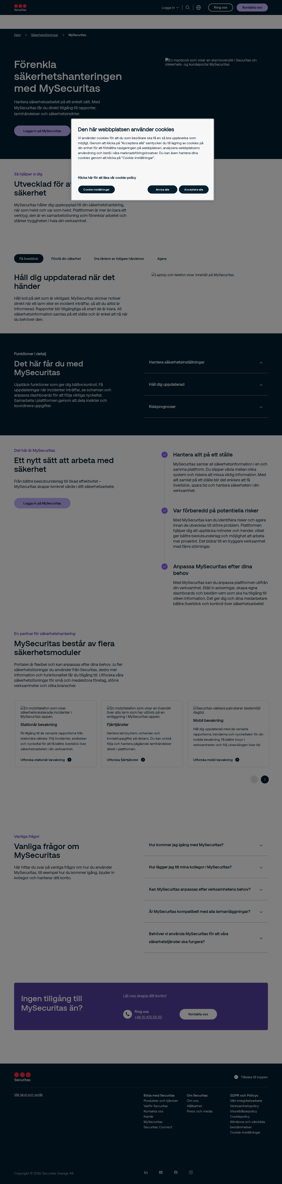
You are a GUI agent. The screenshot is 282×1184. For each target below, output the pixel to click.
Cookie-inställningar (96, 189)
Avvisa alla (162, 189)
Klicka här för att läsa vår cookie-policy (107, 177)
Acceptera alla (193, 189)
